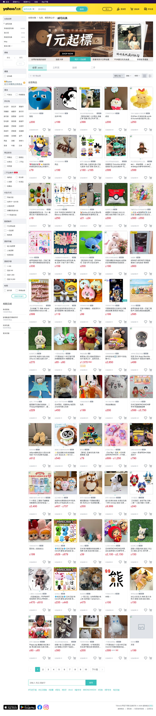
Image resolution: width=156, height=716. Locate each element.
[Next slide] (100, 98)
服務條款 (121, 708)
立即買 (56, 67)
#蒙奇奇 (78, 690)
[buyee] (14, 83)
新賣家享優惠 (142, 59)
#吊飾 (100, 690)
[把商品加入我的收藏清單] (44, 129)
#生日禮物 (43, 690)
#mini (70, 690)
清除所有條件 (19, 296)
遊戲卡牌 (59, 59)
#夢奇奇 (108, 690)
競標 (74, 67)
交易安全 (150, 708)
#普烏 (57, 690)
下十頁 (95, 669)
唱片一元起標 (80, 59)
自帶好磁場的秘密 (38, 59)
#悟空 (64, 690)
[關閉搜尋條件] (33, 9)
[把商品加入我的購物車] (49, 129)
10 (86, 669)
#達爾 (51, 690)
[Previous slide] (80, 98)
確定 (20, 63)
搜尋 (91, 682)
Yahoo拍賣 (12, 9)
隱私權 (129, 708)
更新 (151, 705)
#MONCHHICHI (89, 690)
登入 (107, 9)
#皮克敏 (116, 690)
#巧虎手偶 (32, 690)
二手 (93, 67)
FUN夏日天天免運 (121, 59)
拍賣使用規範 (139, 708)
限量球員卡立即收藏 (101, 59)
